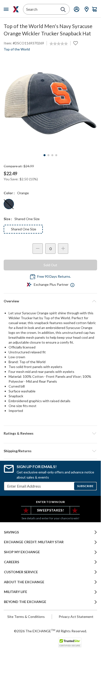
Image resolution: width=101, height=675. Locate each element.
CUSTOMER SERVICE (21, 572)
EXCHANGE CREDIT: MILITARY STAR (34, 542)
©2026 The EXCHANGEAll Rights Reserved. (50, 631)
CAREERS (11, 562)
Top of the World (17, 49)
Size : (8, 219)
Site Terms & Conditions (26, 616)
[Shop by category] (7, 9)
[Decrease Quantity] (38, 248)
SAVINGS (11, 532)
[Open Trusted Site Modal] (69, 642)
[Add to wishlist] (75, 43)
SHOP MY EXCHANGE (22, 552)
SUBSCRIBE (85, 486)
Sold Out (50, 265)
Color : (9, 193)
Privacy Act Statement (76, 616)
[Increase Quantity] (63, 248)
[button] (50, 433)
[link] (58, 43)
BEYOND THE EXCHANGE (25, 602)
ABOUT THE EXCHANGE (24, 582)
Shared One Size (23, 229)
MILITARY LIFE (15, 592)
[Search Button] (63, 9)
